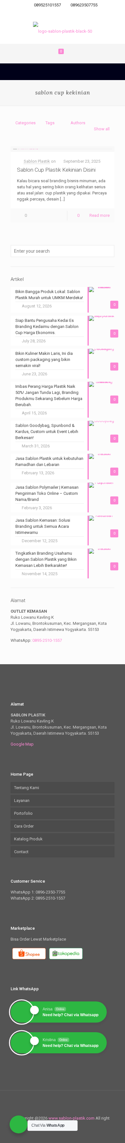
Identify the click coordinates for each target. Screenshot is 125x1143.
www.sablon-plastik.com (72, 1118)
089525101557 (47, 5)
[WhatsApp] (54, 13)
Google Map (22, 744)
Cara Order (24, 826)
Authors (78, 122)
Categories (25, 122)
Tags (50, 122)
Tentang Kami (26, 787)
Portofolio (23, 813)
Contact (21, 851)
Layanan (21, 800)
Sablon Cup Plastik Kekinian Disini (56, 170)
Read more (99, 215)
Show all (102, 129)
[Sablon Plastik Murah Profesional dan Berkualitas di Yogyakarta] (62, 31)
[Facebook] (62, 13)
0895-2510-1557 (47, 640)
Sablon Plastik (37, 161)
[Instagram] (71, 13)
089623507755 (84, 5)
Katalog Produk (28, 839)
